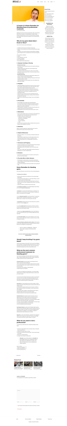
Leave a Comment (19, 30)
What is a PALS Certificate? (48, 19)
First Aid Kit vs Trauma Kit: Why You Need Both (38, 368)
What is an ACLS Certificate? (49, 20)
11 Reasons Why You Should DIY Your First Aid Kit (18, 368)
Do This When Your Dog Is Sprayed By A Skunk (28, 368)
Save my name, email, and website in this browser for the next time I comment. (29, 405)
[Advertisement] (28, 384)
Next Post (39, 355)
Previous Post (18, 355)
